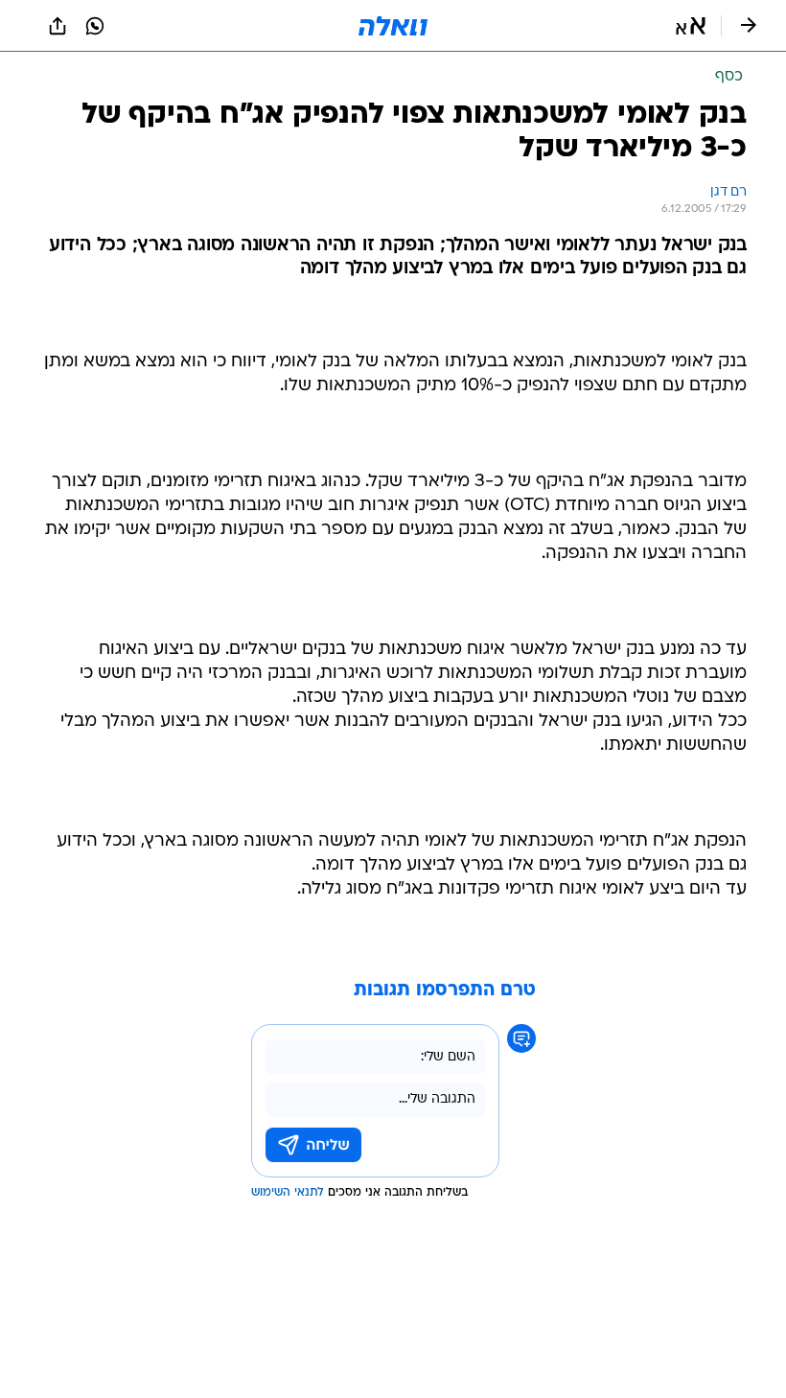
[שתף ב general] (57, 25)
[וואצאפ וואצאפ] (94, 25)
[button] (690, 26)
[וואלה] (393, 25)
